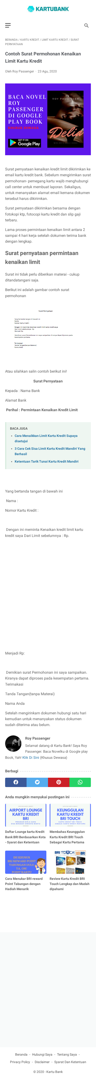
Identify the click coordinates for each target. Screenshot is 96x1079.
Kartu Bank (54, 1072)
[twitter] (37, 782)
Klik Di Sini (31, 757)
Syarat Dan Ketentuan (70, 1062)
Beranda (21, 1054)
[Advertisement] (48, 594)
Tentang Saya (67, 1054)
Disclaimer (42, 1062)
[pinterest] (58, 782)
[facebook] (16, 782)
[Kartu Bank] (48, 9)
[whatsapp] (80, 782)
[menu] (8, 25)
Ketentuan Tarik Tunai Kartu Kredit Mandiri (47, 462)
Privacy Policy (20, 1062)
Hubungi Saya (42, 1054)
